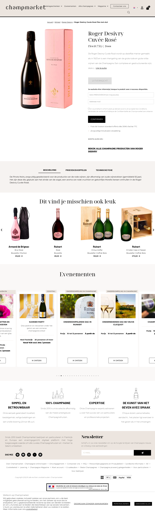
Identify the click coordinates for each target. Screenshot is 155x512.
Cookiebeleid (11, 467)
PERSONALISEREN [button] (121, 504)
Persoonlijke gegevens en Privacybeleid (106, 464)
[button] (1, 229)
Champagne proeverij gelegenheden (115, 467)
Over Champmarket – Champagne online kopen (26, 464)
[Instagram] (29, 455)
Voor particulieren (141, 467)
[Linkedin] (40, 455)
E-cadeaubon (72, 467)
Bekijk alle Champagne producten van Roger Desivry (115, 150)
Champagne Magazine (39, 467)
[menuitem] (135, 7)
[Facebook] (23, 455)
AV (147, 464)
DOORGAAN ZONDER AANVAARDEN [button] (91, 504)
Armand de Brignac (19, 246)
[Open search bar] (128, 11)
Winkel (57, 22)
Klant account (58, 467)
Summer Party (36, 322)
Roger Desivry (67, 22)
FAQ (85, 464)
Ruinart (58, 246)
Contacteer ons (73, 464)
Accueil (50, 22)
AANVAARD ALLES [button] (143, 504)
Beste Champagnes (88, 467)
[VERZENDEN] (142, 453)
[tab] (49, 170)
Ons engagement (56, 464)
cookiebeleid (31, 509)
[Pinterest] (17, 455)
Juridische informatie (134, 464)
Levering (23, 467)
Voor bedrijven (78, 471)
